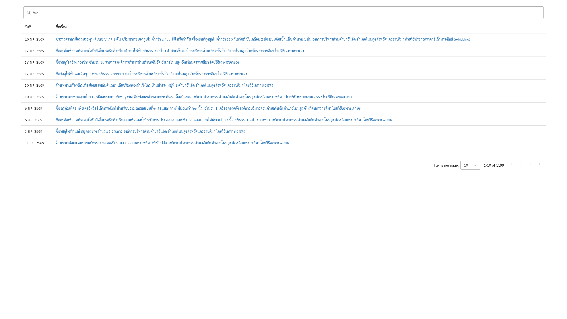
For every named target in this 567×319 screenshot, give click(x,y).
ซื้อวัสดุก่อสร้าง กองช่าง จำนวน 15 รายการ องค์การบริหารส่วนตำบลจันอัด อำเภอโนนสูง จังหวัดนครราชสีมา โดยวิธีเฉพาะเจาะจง (147, 62)
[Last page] (540, 164)
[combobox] (470, 165)
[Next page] (531, 164)
